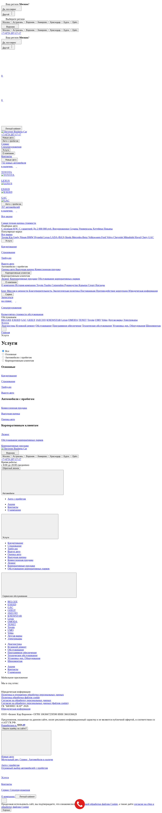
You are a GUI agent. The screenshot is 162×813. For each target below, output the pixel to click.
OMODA (73, 320)
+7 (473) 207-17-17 (11, 33)
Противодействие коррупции (112, 291)
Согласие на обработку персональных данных (26, 700)
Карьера (83, 285)
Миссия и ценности (18, 291)
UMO (98, 320)
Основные (10, 354)
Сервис (5, 144)
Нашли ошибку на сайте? (15, 728)
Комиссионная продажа (47, 269)
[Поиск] (25, 72)
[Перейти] (1, 680)
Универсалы (86, 228)
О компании (8, 153)
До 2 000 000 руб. (43, 228)
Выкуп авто (14, 551)
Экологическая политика (66, 291)
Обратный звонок (11, 468)
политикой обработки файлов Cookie (98, 804)
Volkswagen (94, 237)
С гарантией (26, 228)
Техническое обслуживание (97, 325)
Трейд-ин (13, 548)
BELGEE (6, 320)
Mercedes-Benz (80, 237)
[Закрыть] (26, 742)
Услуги (6, 150)
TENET (82, 320)
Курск (66, 22)
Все (7, 351)
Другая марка (115, 320)
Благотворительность (41, 291)
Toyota (5, 237)
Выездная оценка (25, 269)
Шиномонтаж (153, 325)
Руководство (71, 285)
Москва (6, 22)
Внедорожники (61, 228)
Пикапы (108, 228)
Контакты (6, 156)
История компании (25, 285)
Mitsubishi (129, 237)
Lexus (47, 237)
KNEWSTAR (54, 320)
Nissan (23, 237)
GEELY (31, 320)
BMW (30, 237)
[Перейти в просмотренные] (25, 124)
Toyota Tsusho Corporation (50, 285)
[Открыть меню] (3, 329)
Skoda (68, 237)
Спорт (91, 285)
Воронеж (30, 22)
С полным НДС (10, 228)
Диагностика (8, 325)
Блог (4, 291)
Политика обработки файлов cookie (20, 697)
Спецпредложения (11, 146)
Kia (11, 237)
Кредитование (15, 543)
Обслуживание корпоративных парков (59, 278)
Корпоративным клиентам (19, 360)
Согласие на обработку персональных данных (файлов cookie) (35, 703)
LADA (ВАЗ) (57, 237)
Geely (16, 237)
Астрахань (18, 22)
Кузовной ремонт (25, 325)
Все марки (6, 234)
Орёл (74, 22)
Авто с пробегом (10, 141)
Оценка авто (8, 269)
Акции (11, 504)
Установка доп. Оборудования (129, 325)
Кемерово (42, 22)
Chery (144, 237)
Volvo (110, 237)
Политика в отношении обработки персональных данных (32, 694)
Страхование (15, 545)
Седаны (74, 228)
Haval (138, 237)
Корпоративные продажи (23, 278)
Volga (104, 320)
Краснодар (55, 22)
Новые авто (8, 137)
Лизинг (5, 278)
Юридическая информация (143, 291)
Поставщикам (88, 291)
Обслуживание (43, 325)
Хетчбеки (98, 228)
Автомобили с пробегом (18, 357)
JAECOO (41, 320)
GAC (151, 237)
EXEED (16, 320)
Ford (104, 237)
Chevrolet (118, 237)
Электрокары (130, 320)
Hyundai (39, 237)
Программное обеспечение (66, 325)
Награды (100, 285)
